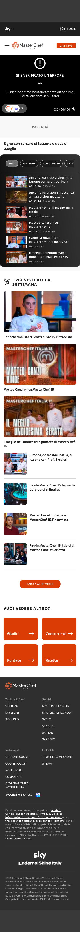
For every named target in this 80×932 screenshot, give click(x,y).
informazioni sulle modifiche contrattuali (33, 817)
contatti (59, 820)
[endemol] (40, 863)
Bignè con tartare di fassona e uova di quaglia (35, 146)
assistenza (43, 820)
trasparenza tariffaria (19, 820)
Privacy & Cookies (51, 813)
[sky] (40, 855)
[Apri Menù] (7, 45)
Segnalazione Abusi (18, 838)
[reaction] (16, 108)
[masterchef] (29, 45)
